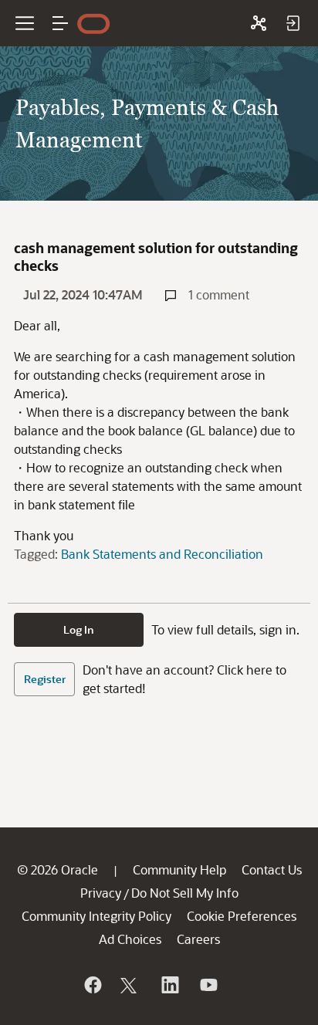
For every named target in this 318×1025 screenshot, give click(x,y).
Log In (78, 629)
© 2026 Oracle (57, 869)
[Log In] (293, 23)
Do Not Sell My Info (184, 893)
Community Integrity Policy (96, 916)
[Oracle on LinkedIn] (169, 985)
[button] (60, 23)
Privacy (100, 893)
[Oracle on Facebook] (92, 985)
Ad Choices (130, 939)
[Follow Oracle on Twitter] (130, 985)
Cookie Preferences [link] (241, 916)
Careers (198, 939)
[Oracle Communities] (258, 23)
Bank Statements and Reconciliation (162, 554)
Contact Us (272, 869)
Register (45, 678)
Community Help (179, 869)
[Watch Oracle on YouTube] (208, 985)
